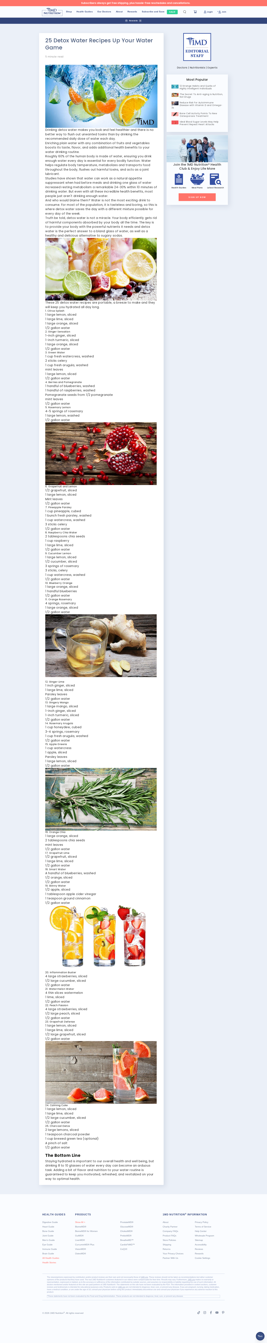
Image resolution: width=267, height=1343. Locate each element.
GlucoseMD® (126, 1226)
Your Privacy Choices (173, 1253)
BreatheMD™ (127, 1240)
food (146, 165)
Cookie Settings (202, 1258)
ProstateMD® (126, 1222)
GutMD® (79, 1235)
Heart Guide (48, 1226)
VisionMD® (80, 1249)
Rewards (199, 1253)
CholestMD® (126, 1231)
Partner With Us (170, 1258)
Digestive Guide (50, 1222)
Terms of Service (203, 1226)
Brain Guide (48, 1253)
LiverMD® (80, 1240)
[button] (187, 11)
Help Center (201, 1231)
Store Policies (169, 1240)
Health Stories (49, 1262)
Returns (166, 1249)
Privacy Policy (201, 1222)
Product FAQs (169, 1235)
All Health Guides (50, 1258)
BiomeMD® (80, 1226)
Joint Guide (47, 1235)
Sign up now (197, 197)
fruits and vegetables (133, 143)
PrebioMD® (125, 1235)
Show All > (80, 1222)
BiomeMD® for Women (86, 1231)
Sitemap (199, 1240)
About (165, 1222)
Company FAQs (170, 1231)
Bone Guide (48, 1231)
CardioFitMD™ (127, 1244)
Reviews (199, 1249)
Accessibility (201, 1244)
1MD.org (144, 1277)
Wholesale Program (204, 1235)
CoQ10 (123, 1249)
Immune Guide (49, 1249)
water (81, 218)
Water (96, 200)
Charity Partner (170, 1226)
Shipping (167, 1244)
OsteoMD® (80, 1253)
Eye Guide (47, 1244)
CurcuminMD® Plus (84, 1244)
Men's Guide (48, 1240)
